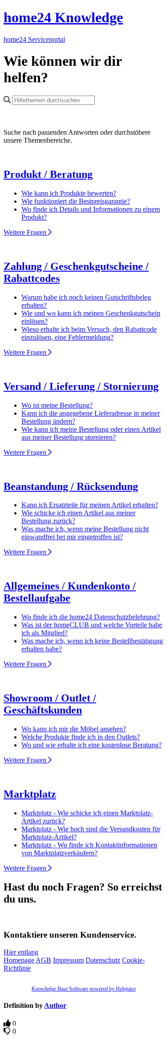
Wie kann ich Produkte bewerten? (68, 193)
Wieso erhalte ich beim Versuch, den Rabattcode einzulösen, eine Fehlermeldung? (89, 333)
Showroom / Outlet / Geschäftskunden (50, 704)
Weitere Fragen (26, 232)
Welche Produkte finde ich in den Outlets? (80, 737)
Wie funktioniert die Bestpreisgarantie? (75, 201)
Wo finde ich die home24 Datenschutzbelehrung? (90, 617)
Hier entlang (21, 952)
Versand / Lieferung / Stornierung (81, 386)
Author (55, 1005)
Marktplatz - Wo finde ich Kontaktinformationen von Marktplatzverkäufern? (89, 849)
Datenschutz (103, 960)
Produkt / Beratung (48, 174)
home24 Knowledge (63, 17)
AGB (43, 960)
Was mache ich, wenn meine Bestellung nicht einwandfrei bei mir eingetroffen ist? (85, 533)
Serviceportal (46, 39)
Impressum (68, 960)
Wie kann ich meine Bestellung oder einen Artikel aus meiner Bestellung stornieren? (91, 433)
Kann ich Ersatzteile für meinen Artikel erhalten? (89, 505)
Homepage (19, 960)
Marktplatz (30, 794)
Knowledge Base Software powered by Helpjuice (84, 989)
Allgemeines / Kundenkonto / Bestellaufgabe (70, 592)
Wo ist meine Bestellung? (57, 405)
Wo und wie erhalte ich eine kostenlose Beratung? (91, 745)
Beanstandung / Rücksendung (71, 486)
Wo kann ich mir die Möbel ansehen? (73, 729)
